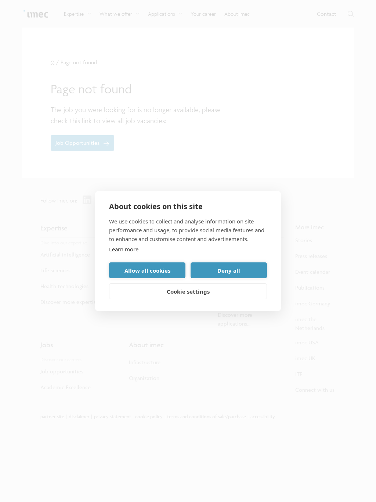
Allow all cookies (147, 270)
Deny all (228, 270)
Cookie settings (188, 291)
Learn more (123, 249)
